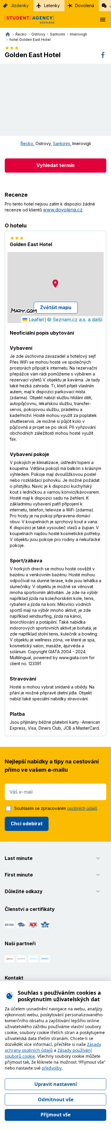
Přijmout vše (55, 1114)
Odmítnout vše (55, 1099)
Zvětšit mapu (55, 307)
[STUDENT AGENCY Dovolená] (27, 19)
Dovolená (84, 5)
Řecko (26, 143)
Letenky (52, 5)
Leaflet (35, 319)
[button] (55, 284)
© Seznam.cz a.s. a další (74, 319)
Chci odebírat (27, 823)
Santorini (61, 143)
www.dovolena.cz (63, 210)
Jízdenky (20, 5)
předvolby (52, 1068)
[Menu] (102, 19)
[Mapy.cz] (23, 310)
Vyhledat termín (55, 165)
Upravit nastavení (55, 1084)
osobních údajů (82, 808)
